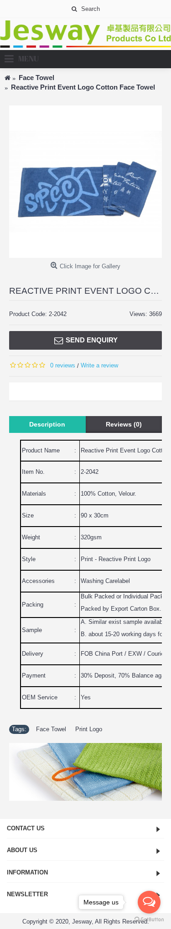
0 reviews (62, 365)
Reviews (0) (124, 424)
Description (47, 424)
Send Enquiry (92, 340)
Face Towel (51, 729)
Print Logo (88, 729)
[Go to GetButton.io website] (149, 920)
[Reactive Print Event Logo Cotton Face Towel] (85, 181)
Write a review (99, 365)
